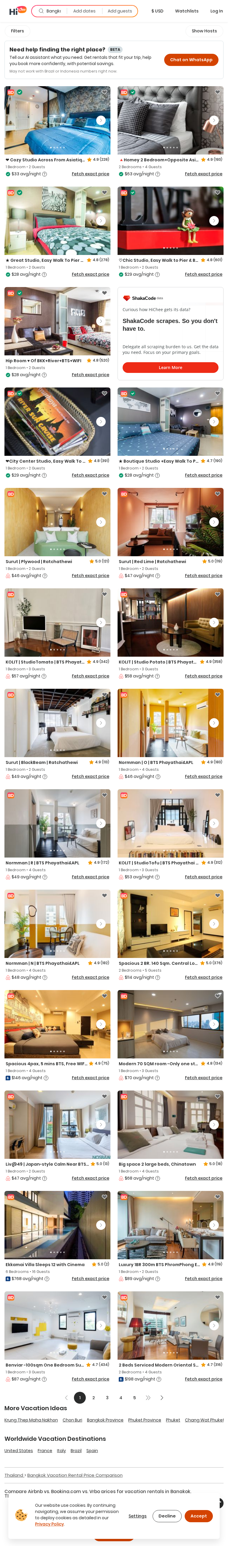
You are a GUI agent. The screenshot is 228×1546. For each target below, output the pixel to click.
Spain (92, 1451)
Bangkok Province (105, 1420)
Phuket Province (144, 1420)
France (45, 1451)
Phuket (173, 1420)
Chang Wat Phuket (204, 1420)
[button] (157, 11)
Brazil (76, 1451)
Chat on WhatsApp (191, 60)
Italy (61, 1451)
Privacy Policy (49, 1524)
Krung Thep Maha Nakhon (31, 1420)
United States (18, 1451)
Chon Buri (72, 1420)
